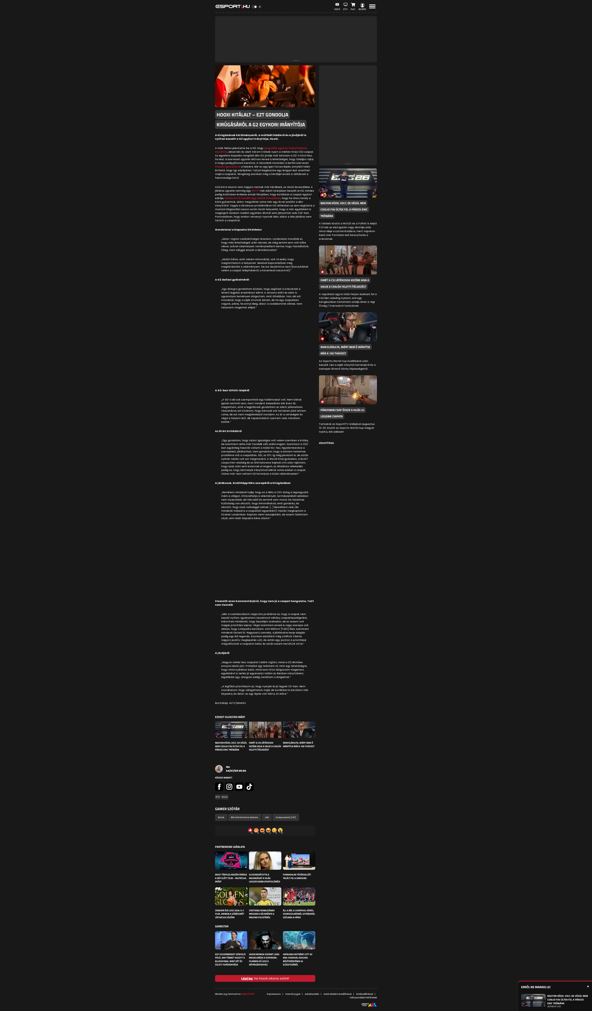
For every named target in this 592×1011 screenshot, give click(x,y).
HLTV (255, 191)
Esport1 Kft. (248, 994)
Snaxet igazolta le (227, 166)
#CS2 (218, 797)
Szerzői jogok (292, 994)
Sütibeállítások (364, 994)
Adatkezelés (312, 994)
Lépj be (247, 978)
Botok (221, 817)
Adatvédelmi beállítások (338, 994)
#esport (225, 797)
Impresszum (274, 994)
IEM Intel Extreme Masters (244, 817)
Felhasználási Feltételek (363, 997)
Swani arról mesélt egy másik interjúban (253, 198)
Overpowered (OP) (285, 817)
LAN (267, 817)
